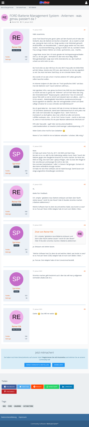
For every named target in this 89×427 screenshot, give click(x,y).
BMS (4, 406)
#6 (85, 309)
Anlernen (17, 406)
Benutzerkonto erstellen (37, 365)
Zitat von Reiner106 (44, 231)
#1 (85, 30)
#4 (85, 225)
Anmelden (58, 365)
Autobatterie (28, 406)
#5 (85, 271)
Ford (10, 406)
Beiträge (8, 59)
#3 (85, 184)
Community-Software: (44, 424)
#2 (85, 146)
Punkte (8, 57)
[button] (3, 2)
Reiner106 (15, 22)
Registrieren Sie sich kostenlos (53, 357)
